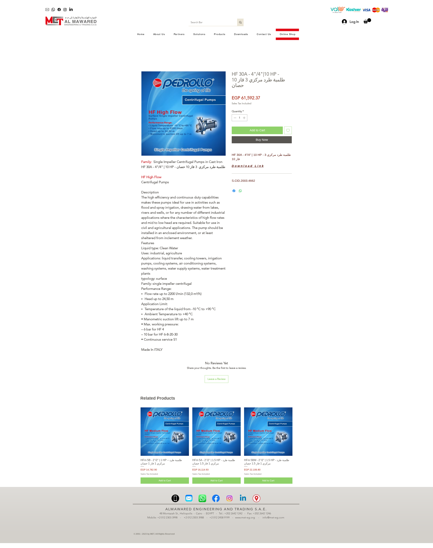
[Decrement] (234, 118)
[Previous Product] (136, 431)
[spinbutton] (239, 118)
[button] (367, 20)
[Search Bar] (240, 22)
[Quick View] (165, 431)
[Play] (193, 9)
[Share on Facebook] (234, 191)
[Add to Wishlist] (288, 130)
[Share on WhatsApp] (240, 191)
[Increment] (244, 118)
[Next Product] (297, 431)
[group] (216, 445)
